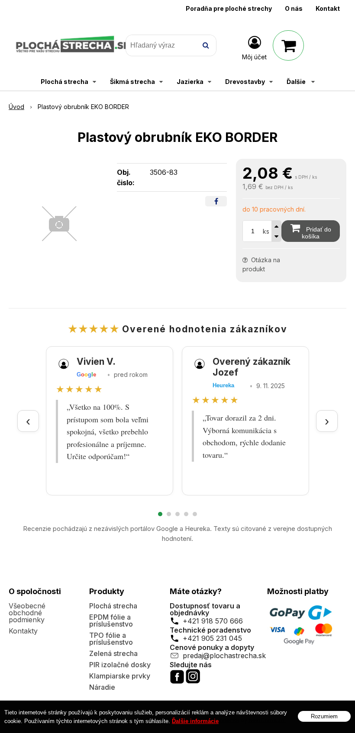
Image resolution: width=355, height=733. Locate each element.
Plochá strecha (113, 605)
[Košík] (288, 45)
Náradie (102, 687)
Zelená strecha (113, 653)
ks (266, 231)
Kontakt (328, 8)
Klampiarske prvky (119, 676)
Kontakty (23, 631)
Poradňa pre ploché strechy (229, 8)
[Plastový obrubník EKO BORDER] (59, 224)
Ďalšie (297, 81)
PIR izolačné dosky (120, 664)
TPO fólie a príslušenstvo (111, 638)
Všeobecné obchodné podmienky (27, 612)
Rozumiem (324, 716)
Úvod (16, 106)
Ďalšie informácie (195, 721)
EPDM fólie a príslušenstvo (111, 620)
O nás (294, 8)
